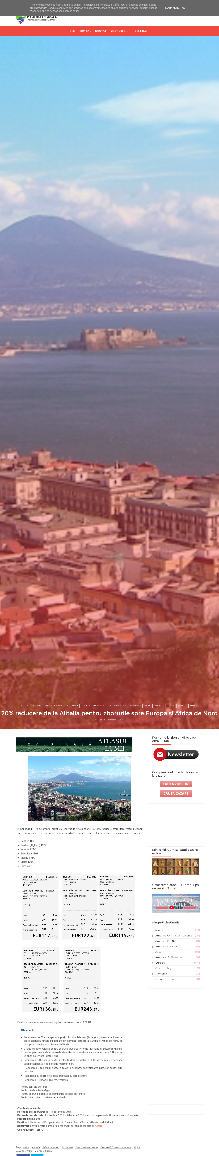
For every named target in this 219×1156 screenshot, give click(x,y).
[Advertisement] (176, 1043)
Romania (161, 973)
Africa (24, 705)
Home (72, 31)
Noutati (101, 31)
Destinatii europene (93, 705)
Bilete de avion (53, 705)
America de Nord (167, 941)
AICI (56, 1055)
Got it (186, 8)
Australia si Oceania (168, 957)
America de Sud (166, 946)
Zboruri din (119, 31)
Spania (193, 705)
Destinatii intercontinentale (125, 705)
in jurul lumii (164, 979)
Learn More (172, 8)
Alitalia (37, 705)
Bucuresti (72, 705)
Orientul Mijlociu (166, 968)
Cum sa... (85, 31)
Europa (159, 705)
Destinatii (142, 31)
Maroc (182, 705)
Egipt (148, 705)
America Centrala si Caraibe (173, 935)
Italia (171, 705)
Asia (158, 952)
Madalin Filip (99, 720)
